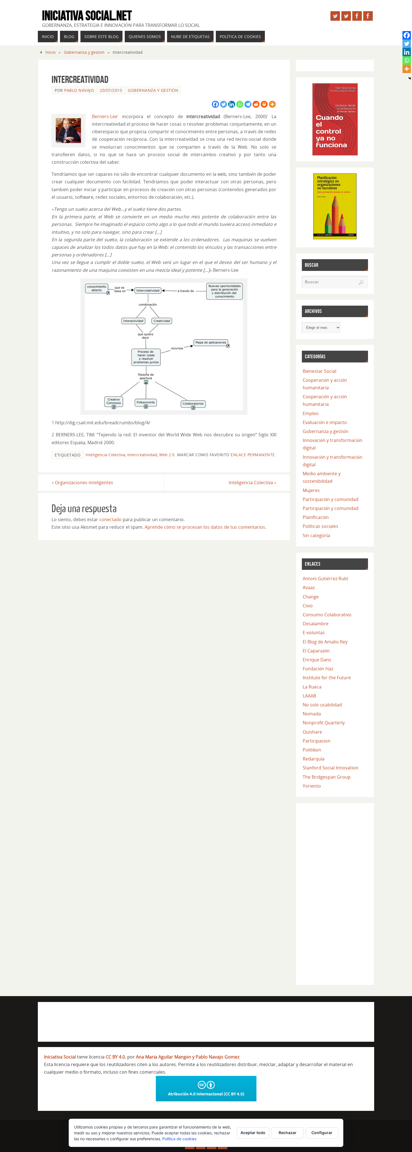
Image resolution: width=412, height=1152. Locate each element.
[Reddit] (256, 104)
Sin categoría (316, 535)
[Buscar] (361, 282)
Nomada (312, 714)
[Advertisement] (335, 893)
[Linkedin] (231, 104)
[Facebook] (215, 104)
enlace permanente (253, 454)
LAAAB (309, 696)
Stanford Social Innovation (330, 768)
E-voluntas (314, 632)
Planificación (316, 517)
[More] (272, 104)
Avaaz (309, 587)
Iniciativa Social (60, 1057)
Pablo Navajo (79, 90)
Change (311, 597)
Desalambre (315, 624)
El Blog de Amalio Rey (325, 642)
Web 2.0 (166, 454)
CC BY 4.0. (116, 1057)
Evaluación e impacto (325, 422)
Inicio (50, 52)
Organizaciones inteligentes (82, 482)
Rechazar (288, 1132)
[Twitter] (223, 104)
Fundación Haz (318, 669)
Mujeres (311, 490)
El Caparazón (316, 651)
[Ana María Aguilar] (346, 16)
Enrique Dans (317, 660)
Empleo (311, 413)
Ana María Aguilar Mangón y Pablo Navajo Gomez (187, 1057)
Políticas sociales (320, 526)
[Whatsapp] (239, 104)
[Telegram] (247, 104)
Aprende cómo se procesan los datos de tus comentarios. (205, 527)
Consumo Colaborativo (327, 615)
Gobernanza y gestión (84, 52)
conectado (110, 519)
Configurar (321, 1132)
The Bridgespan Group (327, 777)
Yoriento (312, 786)
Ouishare (312, 732)
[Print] (264, 104)
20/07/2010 (111, 90)
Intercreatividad (142, 454)
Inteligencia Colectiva (105, 454)
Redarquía (314, 759)
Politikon (312, 750)
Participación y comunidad (330, 499)
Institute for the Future (327, 678)
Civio (308, 606)
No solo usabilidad (322, 705)
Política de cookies (179, 1138)
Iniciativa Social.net (87, 15)
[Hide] (410, 78)
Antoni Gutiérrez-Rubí (325, 578)
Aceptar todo (252, 1132)
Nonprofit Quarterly (324, 723)
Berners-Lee (104, 116)
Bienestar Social (319, 371)
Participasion (316, 741)
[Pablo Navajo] (335, 16)
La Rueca (312, 687)
